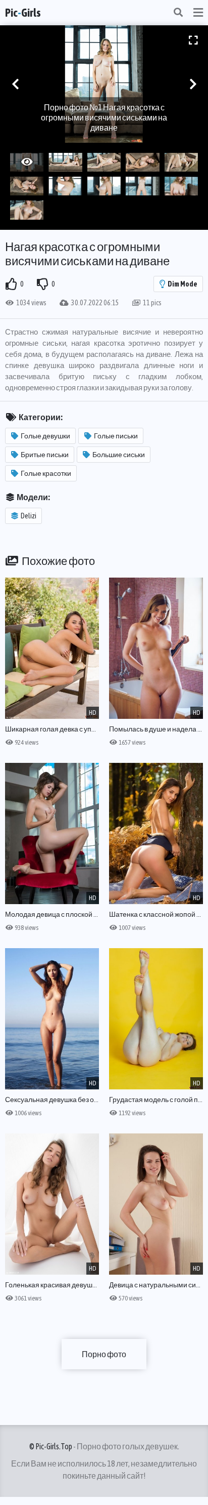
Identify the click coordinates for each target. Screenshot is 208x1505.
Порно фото (104, 1354)
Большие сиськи (118, 455)
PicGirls (23, 12)
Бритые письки (45, 455)
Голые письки (116, 436)
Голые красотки (46, 473)
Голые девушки (45, 436)
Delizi (28, 516)
